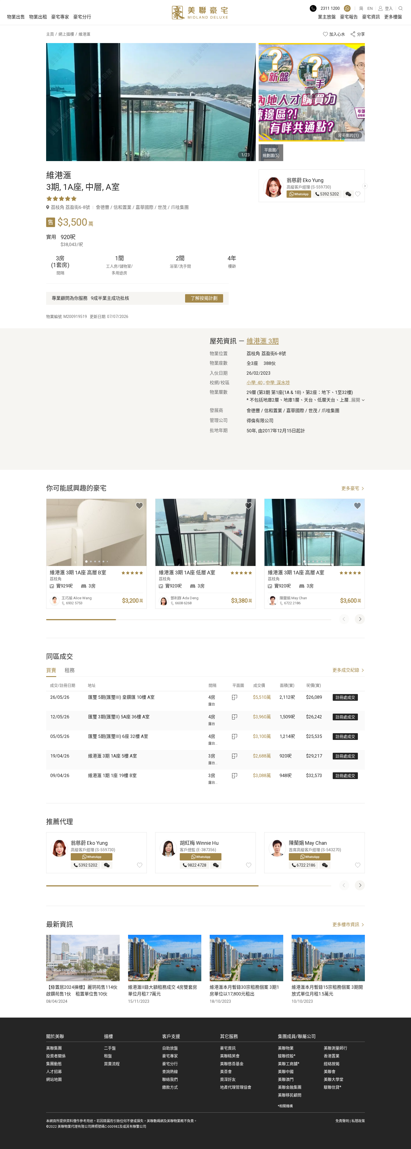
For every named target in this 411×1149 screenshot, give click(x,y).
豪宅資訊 (371, 17)
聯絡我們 (170, 1079)
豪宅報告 (349, 17)
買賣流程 (112, 1063)
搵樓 (108, 1036)
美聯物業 (286, 1048)
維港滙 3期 (263, 341)
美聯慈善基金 (232, 1063)
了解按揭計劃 (204, 298)
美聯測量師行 (335, 1048)
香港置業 (331, 1056)
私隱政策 (358, 1121)
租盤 (108, 1056)
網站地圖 (54, 1079)
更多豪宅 (350, 488)
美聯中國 (286, 1071)
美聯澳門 (286, 1079)
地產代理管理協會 (235, 1087)
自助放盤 (170, 1048)
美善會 (226, 1071)
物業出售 (16, 17)
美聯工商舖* (288, 1063)
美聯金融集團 (289, 1087)
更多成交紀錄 (345, 670)
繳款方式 (170, 1087)
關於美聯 (55, 1036)
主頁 (50, 34)
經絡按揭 (331, 1063)
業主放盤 (327, 17)
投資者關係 (56, 1056)
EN (370, 8)
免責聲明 (342, 1121)
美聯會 (330, 1071)
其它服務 (229, 1036)
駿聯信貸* (332, 1087)
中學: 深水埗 (278, 382)
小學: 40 (255, 382)
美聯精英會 (230, 1056)
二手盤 (110, 1048)
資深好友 (228, 1079)
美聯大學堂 (333, 1079)
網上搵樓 (66, 34)
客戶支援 (171, 1036)
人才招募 (54, 1071)
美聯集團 (54, 1048)
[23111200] (347, 8)
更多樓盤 (393, 17)
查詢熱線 (170, 1071)
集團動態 (54, 1063)
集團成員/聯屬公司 (297, 1036)
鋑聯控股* (287, 1056)
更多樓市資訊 (345, 924)
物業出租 (38, 17)
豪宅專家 (60, 17)
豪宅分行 (82, 17)
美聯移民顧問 (289, 1095)
